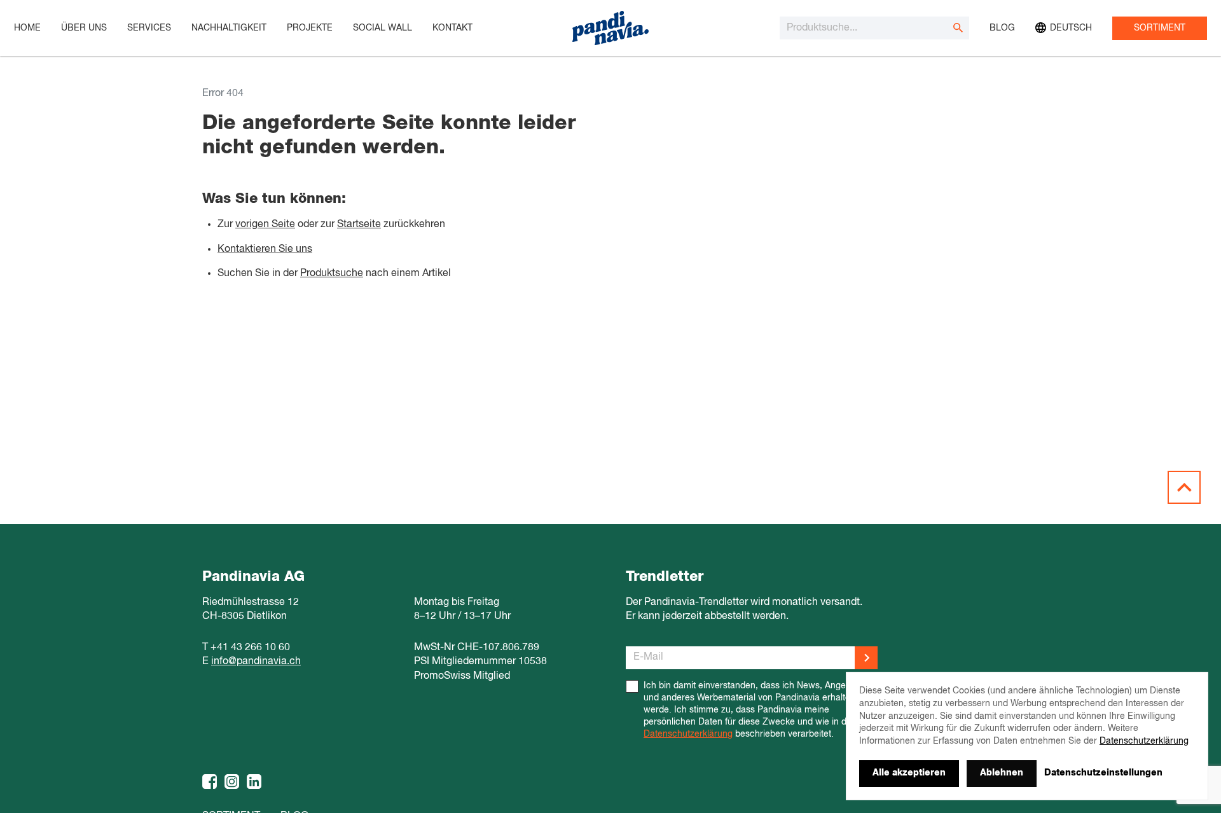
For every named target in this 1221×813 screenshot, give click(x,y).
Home (27, 28)
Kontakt (452, 28)
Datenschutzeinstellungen (1103, 772)
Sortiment (1159, 28)
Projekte (310, 28)
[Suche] (957, 28)
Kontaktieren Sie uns (264, 249)
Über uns (84, 28)
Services (149, 28)
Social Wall (382, 28)
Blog (1002, 28)
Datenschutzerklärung (688, 734)
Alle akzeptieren (909, 772)
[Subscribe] (866, 657)
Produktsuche (331, 273)
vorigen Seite (265, 224)
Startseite (359, 224)
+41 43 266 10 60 (250, 648)
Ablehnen (1001, 772)
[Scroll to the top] (1184, 487)
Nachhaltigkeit (228, 28)
